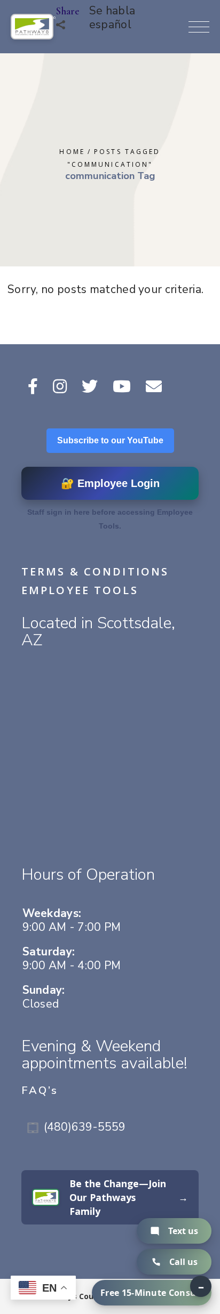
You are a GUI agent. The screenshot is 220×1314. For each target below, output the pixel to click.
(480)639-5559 (84, 1127)
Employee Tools (79, 590)
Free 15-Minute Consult (151, 1293)
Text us (183, 1231)
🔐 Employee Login (110, 483)
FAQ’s (40, 1090)
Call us (183, 1262)
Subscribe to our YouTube (110, 440)
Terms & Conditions (95, 571)
